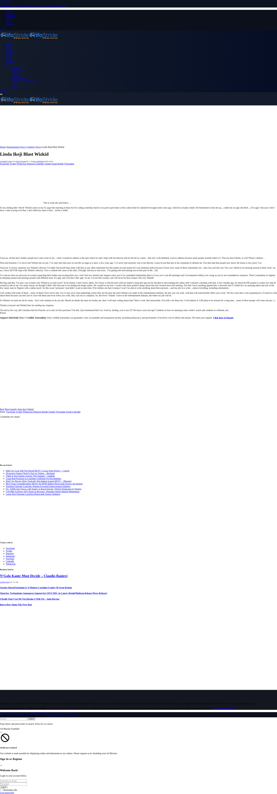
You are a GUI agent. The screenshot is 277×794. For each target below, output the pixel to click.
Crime (8, 52)
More (8, 65)
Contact (9, 24)
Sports (9, 60)
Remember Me (10, 790)
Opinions (16, 75)
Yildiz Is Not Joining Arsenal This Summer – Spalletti (30, 476)
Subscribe (4, 91)
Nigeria (9, 55)
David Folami (20, 161)
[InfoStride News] (29, 39)
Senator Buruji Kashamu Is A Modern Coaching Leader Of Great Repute (36, 587)
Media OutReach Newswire (24, 81)
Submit (31, 719)
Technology (11, 62)
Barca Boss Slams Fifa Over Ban (16, 604)
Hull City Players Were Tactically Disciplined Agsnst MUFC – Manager (39, 481)
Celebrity (10, 49)
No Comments (38, 161)
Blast (7, 409)
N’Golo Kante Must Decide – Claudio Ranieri (34, 576)
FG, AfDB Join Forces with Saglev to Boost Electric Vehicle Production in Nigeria (43, 489)
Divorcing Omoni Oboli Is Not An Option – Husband (30, 473)
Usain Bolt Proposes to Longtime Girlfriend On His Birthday (33, 478)
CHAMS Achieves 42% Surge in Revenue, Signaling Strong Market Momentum (42, 491)
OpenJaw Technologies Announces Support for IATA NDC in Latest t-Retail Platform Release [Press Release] (53, 593)
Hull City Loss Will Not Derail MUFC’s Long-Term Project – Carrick (37, 471)
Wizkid (30, 409)
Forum (9, 21)
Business (10, 47)
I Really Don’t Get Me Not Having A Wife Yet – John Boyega (29, 599)
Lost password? (7, 792)
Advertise (10, 13)
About (9, 11)
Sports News (5, 582)
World (14, 83)
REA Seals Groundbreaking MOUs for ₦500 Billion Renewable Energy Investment (44, 484)
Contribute (10, 16)
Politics (9, 57)
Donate (9, 19)
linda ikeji (22, 409)
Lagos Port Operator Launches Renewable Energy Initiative (33, 494)
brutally (13, 409)
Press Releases (18, 78)
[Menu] (1, 94)
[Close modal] (1, 732)
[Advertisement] (86, 125)
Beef (2, 409)
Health (15, 73)
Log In (3, 787)
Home (8, 44)
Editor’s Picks (18, 70)
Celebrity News (6, 161)
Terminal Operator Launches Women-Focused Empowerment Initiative (38, 486)
